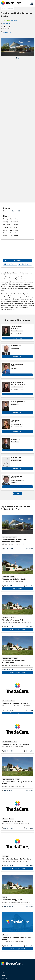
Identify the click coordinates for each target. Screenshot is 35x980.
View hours (14, 21)
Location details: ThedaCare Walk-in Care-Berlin (17, 572)
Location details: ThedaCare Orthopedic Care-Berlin (17, 696)
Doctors (3, 975)
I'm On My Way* (23, 589)
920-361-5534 (7, 751)
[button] (32, 3)
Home (2, 972)
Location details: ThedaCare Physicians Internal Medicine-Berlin (17, 654)
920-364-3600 (7, 828)
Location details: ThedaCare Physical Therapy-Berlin (17, 735)
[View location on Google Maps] (17, 249)
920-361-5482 (7, 790)
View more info (17, 332)
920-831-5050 (7, 710)
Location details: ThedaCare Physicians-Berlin (17, 613)
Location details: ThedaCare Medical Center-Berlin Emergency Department (17, 532)
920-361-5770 (7, 586)
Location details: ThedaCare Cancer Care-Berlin (17, 812)
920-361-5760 (7, 669)
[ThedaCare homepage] (15, 3)
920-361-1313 (7, 23)
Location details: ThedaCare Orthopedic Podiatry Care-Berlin (17, 931)
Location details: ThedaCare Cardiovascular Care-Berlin (17, 852)
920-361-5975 (7, 906)
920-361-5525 (7, 548)
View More (16, 493)
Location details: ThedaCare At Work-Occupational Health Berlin (17, 774)
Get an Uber (10, 264)
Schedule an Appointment (21, 629)
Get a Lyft (25, 264)
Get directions (7, 32)
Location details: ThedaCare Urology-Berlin (17, 891)
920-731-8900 (7, 866)
